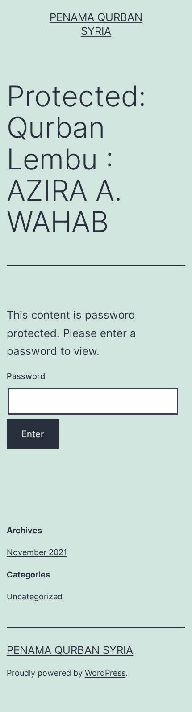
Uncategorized (35, 596)
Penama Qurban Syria (70, 650)
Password (26, 376)
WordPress (105, 673)
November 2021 (37, 552)
